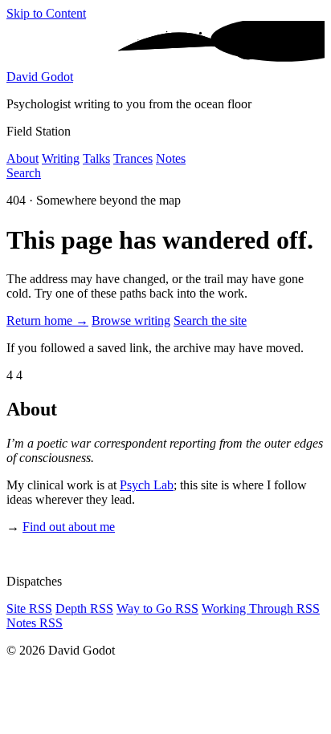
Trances (133, 158)
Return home (47, 320)
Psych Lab (147, 485)
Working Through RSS (261, 608)
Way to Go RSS (157, 608)
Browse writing (131, 320)
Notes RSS (34, 623)
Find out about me (68, 526)
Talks (96, 158)
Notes (171, 158)
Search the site (210, 320)
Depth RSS (84, 608)
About (22, 158)
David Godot (39, 76)
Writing (61, 158)
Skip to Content (46, 13)
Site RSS (29, 608)
